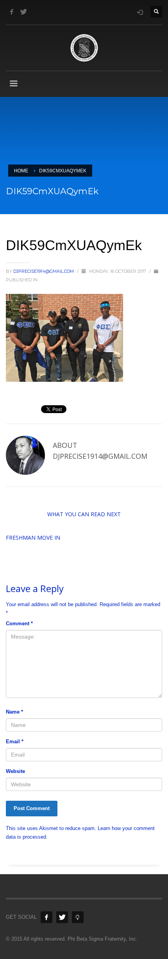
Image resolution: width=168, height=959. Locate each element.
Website (15, 771)
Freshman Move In (33, 537)
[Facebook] (12, 12)
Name (14, 712)
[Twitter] (23, 12)
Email (14, 741)
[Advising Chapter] (78, 917)
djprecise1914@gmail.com (44, 271)
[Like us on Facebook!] (46, 917)
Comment (19, 623)
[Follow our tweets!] (62, 917)
